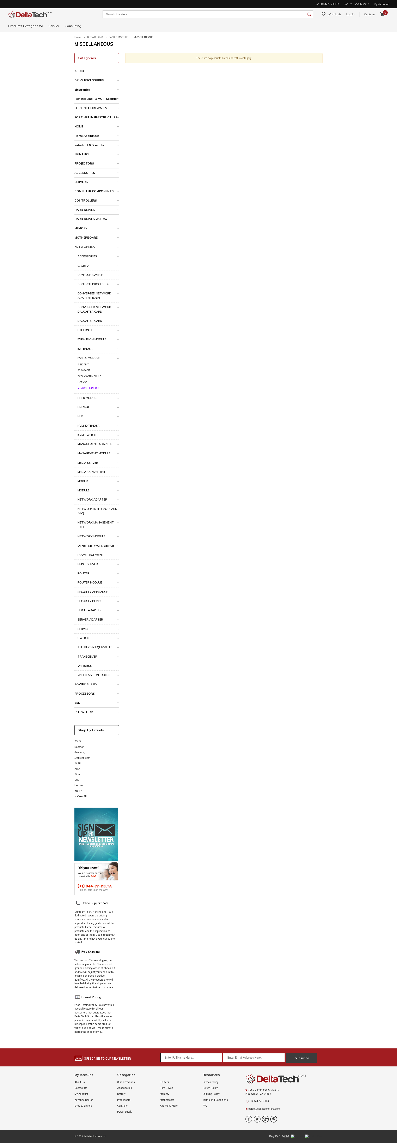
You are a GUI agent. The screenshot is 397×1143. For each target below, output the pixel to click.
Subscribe (302, 1058)
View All (81, 796)
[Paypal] (274, 1136)
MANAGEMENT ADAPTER (95, 444)
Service (54, 26)
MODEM (83, 481)
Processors (123, 1100)
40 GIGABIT (84, 370)
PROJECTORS (84, 163)
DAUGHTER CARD (90, 321)
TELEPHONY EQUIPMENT (95, 647)
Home (77, 37)
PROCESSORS (84, 693)
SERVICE (83, 629)
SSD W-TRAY (83, 712)
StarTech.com (82, 757)
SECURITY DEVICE (90, 601)
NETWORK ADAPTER (92, 499)
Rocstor (79, 747)
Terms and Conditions (215, 1100)
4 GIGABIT (83, 364)
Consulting (73, 26)
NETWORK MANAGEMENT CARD (96, 525)
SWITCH (83, 638)
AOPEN (78, 791)
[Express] (297, 1136)
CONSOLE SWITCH (90, 275)
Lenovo (78, 785)
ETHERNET (85, 330)
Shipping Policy (211, 1094)
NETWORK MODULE (91, 536)
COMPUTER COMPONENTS (94, 191)
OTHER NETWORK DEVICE (96, 545)
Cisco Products (126, 1082)
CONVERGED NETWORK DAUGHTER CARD (94, 309)
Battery (121, 1094)
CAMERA (83, 266)
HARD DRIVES (84, 210)
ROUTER (83, 573)
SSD (77, 703)
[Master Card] (314, 1136)
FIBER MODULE (88, 398)
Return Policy (210, 1088)
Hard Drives (166, 1088)
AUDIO (79, 71)
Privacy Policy (210, 1082)
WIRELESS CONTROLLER (94, 675)
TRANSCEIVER (87, 656)
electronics (82, 89)
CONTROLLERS (85, 200)
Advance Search (83, 1100)
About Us (79, 1082)
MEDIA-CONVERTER (91, 472)
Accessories (124, 1088)
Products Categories (24, 26)
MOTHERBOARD (86, 237)
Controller (122, 1105)
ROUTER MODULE (90, 582)
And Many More (169, 1105)
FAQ (205, 1105)
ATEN (77, 768)
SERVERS (81, 182)
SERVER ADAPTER (90, 619)
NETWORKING (95, 37)
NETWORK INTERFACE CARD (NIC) (97, 511)
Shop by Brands (91, 730)
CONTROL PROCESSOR (94, 284)
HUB (81, 416)
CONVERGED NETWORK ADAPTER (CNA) (94, 296)
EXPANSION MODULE (92, 339)
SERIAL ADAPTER (90, 610)
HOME (78, 126)
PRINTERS (81, 154)
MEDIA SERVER (88, 463)
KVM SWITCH (87, 435)
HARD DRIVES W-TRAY (90, 219)
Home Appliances (86, 136)
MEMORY (80, 228)
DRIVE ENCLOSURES (89, 80)
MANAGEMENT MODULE (94, 453)
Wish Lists (334, 14)
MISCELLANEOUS (143, 37)
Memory (164, 1094)
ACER (77, 763)
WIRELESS (85, 666)
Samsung (79, 752)
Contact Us (80, 1088)
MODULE (83, 490)
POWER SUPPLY (85, 684)
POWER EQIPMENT (91, 555)
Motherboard (167, 1100)
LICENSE (82, 382)
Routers (164, 1082)
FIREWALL (84, 407)
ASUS (77, 741)
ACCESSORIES (84, 173)
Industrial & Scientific (89, 145)
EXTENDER (85, 349)
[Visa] (285, 1136)
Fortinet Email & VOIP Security (96, 99)
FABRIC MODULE (118, 37)
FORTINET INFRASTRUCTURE (95, 117)
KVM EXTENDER (88, 425)
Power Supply (124, 1111)
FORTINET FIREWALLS (90, 108)
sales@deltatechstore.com (264, 1108)
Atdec (77, 774)
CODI (77, 779)
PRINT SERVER (88, 564)
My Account (81, 1094)
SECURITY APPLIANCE (93, 592)
